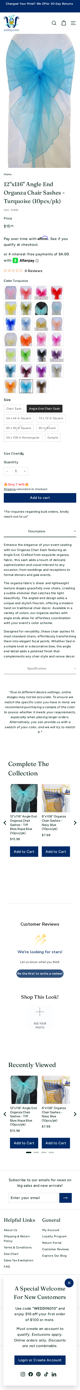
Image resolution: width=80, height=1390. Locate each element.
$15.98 (15, 839)
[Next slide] (74, 822)
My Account (51, 1230)
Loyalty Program (54, 1236)
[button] (40, 531)
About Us (10, 1230)
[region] (40, 822)
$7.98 (46, 835)
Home (8, 174)
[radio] (14, 409)
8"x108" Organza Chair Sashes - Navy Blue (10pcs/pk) (54, 823)
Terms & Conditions (18, 1247)
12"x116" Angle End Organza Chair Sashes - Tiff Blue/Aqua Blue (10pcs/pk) (23, 825)
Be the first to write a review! (40, 973)
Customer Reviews (55, 1249)
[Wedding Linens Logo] (11, 23)
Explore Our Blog (54, 1255)
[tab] (28, 1152)
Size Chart (12, 453)
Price (8, 218)
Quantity (11, 462)
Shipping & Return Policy (17, 1239)
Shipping (10, 489)
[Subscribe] (65, 1198)
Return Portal (52, 1242)
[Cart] (63, 23)
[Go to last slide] (5, 822)
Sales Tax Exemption (18, 1260)
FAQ (7, 1266)
